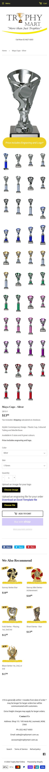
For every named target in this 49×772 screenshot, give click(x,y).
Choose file (9, 505)
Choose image (11, 489)
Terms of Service (20, 749)
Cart (45, 3)
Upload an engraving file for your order (22, 498)
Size (3, 460)
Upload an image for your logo (16, 484)
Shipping (17, 420)
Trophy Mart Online (17, 762)
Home (4, 51)
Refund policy (35, 749)
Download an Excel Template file (19, 499)
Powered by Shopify (35, 762)
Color (4, 448)
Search (9, 749)
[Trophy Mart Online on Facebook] (44, 754)
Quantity (5, 473)
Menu (7, 3)
